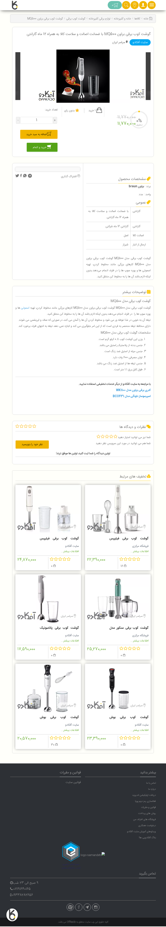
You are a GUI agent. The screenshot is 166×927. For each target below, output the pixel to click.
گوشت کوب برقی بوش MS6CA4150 (59, 718)
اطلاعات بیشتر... (140, 551)
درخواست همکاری (147, 825)
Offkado (71, 922)
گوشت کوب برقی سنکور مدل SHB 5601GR (129, 628)
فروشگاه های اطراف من (144, 819)
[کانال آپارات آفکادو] (70, 907)
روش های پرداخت (147, 813)
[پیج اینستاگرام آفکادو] (95, 907)
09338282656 (22, 895)
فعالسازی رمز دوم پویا (145, 801)
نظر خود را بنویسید (32, 444)
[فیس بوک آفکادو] (78, 907)
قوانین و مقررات (148, 807)
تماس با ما (151, 783)
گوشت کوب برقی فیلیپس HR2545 (129, 539)
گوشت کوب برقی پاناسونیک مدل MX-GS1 (59, 628)
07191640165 (22, 889)
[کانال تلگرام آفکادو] (87, 907)
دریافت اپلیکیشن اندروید (144, 795)
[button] (143, 6)
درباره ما (152, 789)
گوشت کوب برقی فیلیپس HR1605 (59, 539)
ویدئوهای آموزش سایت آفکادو (141, 832)
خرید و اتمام (40, 147)
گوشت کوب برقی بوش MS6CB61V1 (129, 718)
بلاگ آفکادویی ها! (147, 838)
